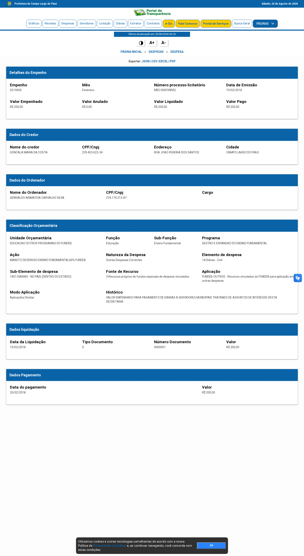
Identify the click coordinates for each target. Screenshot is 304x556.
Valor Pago (236, 101)
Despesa (176, 51)
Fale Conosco (187, 23)
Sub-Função (165, 238)
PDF (173, 61)
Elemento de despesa (222, 254)
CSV (154, 61)
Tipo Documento (97, 341)
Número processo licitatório (179, 85)
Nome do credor (24, 147)
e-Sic (168, 23)
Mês (86, 85)
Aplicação (211, 271)
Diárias (120, 23)
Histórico (114, 292)
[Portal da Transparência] (152, 13)
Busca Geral (242, 23)
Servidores (87, 23)
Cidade (232, 147)
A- (163, 42)
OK (211, 545)
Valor (231, 341)
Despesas (67, 23)
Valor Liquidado (168, 101)
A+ (151, 42)
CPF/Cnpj (90, 147)
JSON (146, 61)
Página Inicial (131, 51)
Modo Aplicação (24, 292)
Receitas (50, 23)
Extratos (135, 23)
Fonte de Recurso (122, 271)
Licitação (105, 23)
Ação (14, 254)
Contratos (153, 23)
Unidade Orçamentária (30, 238)
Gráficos (34, 23)
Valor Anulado (95, 101)
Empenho (18, 85)
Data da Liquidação (27, 341)
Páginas (262, 23)
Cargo (207, 192)
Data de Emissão (241, 85)
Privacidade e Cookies (109, 545)
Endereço (162, 147)
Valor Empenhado (26, 101)
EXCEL (163, 61)
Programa (211, 238)
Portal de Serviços (216, 23)
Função (113, 238)
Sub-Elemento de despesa (34, 271)
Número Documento (172, 341)
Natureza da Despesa (126, 254)
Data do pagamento (28, 387)
